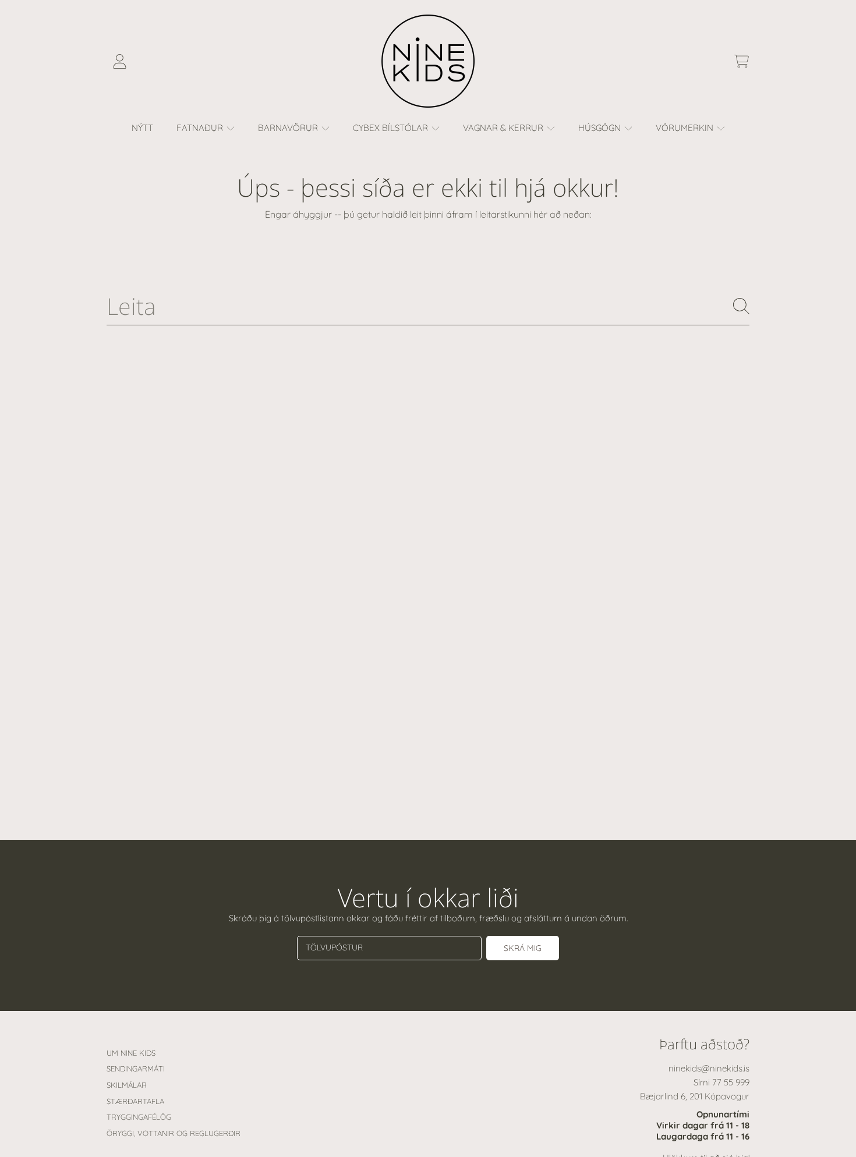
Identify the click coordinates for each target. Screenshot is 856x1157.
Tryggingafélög (139, 1116)
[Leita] (741, 306)
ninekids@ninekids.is (708, 1068)
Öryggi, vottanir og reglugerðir (173, 1133)
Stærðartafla (135, 1101)
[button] (741, 61)
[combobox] (428, 306)
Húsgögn (600, 127)
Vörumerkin (686, 127)
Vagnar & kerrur (504, 127)
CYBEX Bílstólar (391, 127)
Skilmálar (127, 1084)
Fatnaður (200, 127)
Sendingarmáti (136, 1068)
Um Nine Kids (131, 1052)
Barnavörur (289, 127)
